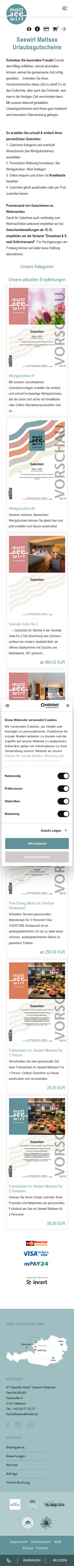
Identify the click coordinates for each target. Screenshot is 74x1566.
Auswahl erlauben (37, 857)
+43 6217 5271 (24, 1409)
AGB (57, 1541)
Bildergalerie (15, 1447)
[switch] (63, 788)
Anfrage (11, 1474)
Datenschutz (41, 1541)
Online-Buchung (18, 1482)
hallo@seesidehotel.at (22, 1414)
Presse (28, 1548)
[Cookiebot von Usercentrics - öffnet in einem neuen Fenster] (43, 705)
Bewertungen (15, 1456)
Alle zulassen (37, 843)
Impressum (19, 1541)
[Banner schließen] (67, 705)
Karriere (12, 1465)
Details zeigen (51, 830)
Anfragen (32, 1560)
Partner (42, 1548)
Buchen (60, 1560)
